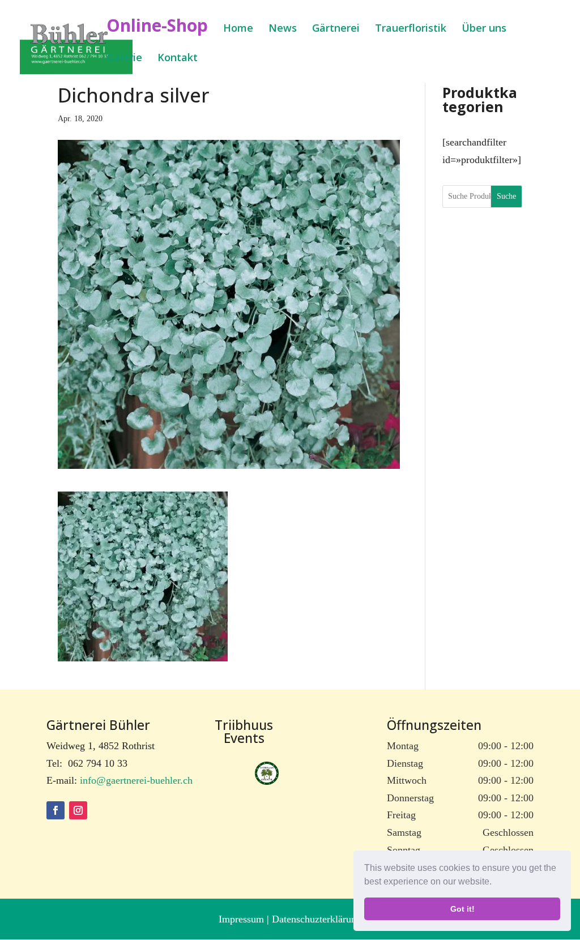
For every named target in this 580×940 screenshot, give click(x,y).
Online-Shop (157, 29)
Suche (506, 196)
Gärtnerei (336, 29)
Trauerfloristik (410, 29)
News (282, 29)
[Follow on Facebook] (55, 810)
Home (238, 29)
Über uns (484, 29)
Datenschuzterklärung (316, 919)
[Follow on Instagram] (78, 810)
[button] (495, 883)
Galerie (124, 58)
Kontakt (177, 58)
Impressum (243, 919)
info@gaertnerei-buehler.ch (136, 780)
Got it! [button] (462, 908)
